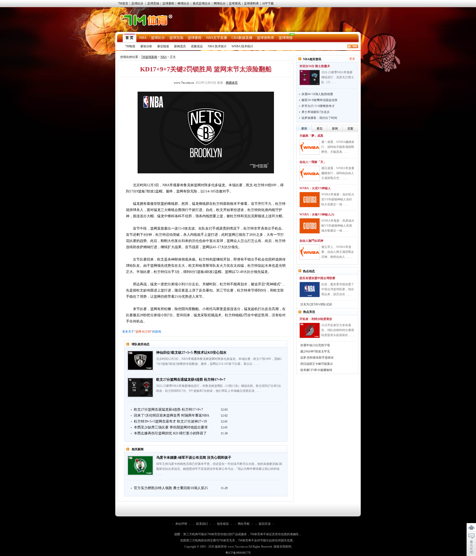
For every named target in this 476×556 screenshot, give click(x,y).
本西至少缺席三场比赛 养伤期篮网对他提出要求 (171, 427)
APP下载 (268, 3)
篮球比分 (158, 38)
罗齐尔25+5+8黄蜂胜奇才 (318, 106)
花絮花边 (197, 46)
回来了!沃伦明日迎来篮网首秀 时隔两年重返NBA (171, 415)
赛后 (320, 128)
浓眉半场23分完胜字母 (315, 345)
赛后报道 (163, 46)
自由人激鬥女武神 (311, 240)
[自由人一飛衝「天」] (309, 173)
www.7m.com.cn (184, 82)
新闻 (335, 128)
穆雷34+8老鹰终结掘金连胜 (319, 100)
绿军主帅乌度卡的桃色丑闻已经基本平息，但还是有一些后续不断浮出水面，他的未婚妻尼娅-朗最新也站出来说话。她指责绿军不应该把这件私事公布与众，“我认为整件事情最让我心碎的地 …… (219, 469)
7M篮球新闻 (149, 57)
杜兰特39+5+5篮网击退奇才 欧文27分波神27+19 (170, 421)
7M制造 (130, 46)
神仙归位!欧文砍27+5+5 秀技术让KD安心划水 (191, 352)
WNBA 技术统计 (242, 46)
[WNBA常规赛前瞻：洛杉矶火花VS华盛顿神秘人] (309, 199)
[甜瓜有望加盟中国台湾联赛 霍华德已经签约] (309, 289)
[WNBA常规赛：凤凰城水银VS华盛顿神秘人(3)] (309, 226)
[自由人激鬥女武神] (309, 252)
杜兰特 (146, 331)
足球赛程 (168, 3)
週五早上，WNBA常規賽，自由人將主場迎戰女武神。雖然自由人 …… (337, 252)
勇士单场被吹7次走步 (315, 112)
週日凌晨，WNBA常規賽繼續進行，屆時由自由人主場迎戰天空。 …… (337, 173)
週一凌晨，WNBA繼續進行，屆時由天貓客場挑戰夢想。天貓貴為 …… (337, 147)
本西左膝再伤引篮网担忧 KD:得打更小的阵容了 (170, 433)
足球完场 (153, 3)
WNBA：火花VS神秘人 (315, 188)
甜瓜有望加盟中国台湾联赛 (317, 278)
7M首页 (123, 3)
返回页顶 (264, 524)
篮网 (138, 331)
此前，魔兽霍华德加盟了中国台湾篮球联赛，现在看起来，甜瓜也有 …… (337, 289)
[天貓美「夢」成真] (309, 147)
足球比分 (137, 3)
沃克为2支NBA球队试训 (316, 304)
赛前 (304, 128)
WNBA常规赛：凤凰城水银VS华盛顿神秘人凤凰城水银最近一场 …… (337, 225)
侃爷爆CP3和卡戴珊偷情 (316, 370)
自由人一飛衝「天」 (312, 162)
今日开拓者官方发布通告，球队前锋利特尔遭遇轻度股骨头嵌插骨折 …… (338, 330)
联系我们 (202, 524)
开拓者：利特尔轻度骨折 (315, 319)
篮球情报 (286, 38)
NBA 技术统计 (217, 46)
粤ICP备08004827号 (238, 553)
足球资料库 (251, 3)
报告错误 (223, 524)
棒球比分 (183, 3)
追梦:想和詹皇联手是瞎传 (317, 357)
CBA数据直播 (242, 38)
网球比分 (220, 3)
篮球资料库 (265, 38)
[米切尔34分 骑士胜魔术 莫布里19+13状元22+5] (309, 77)
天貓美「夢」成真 (311, 135)
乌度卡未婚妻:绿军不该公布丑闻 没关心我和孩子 (193, 457)
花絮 (350, 128)
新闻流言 (180, 46)
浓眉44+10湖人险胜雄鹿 (317, 94)
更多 (352, 58)
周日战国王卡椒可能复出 (316, 364)
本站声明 (181, 524)
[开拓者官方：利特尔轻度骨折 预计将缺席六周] (309, 330)
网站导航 (244, 524)
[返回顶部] (471, 527)
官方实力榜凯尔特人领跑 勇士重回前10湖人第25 (171, 488)
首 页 (129, 38)
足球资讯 (235, 3)
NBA (143, 38)
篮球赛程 (195, 38)
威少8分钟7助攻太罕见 (315, 351)
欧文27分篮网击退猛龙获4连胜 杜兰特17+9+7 (190, 379)
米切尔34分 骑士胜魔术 (314, 66)
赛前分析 (146, 46)
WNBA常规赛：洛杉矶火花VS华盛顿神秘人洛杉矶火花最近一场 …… (337, 199)
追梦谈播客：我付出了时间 (319, 118)
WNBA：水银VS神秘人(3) (316, 214)
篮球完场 (176, 38)
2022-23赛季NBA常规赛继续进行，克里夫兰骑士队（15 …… (337, 77)
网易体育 (232, 82)
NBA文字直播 (216, 38)
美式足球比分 (201, 3)
